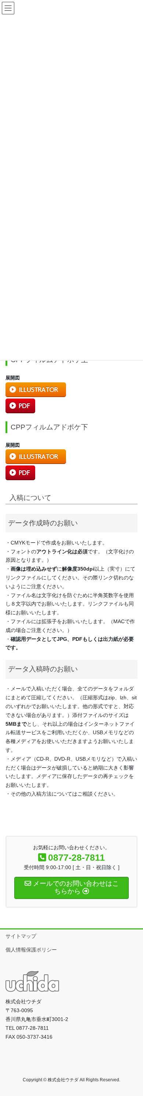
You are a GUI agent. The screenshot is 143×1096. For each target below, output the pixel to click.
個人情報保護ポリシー (31, 950)
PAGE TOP (132, 1056)
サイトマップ (21, 936)
